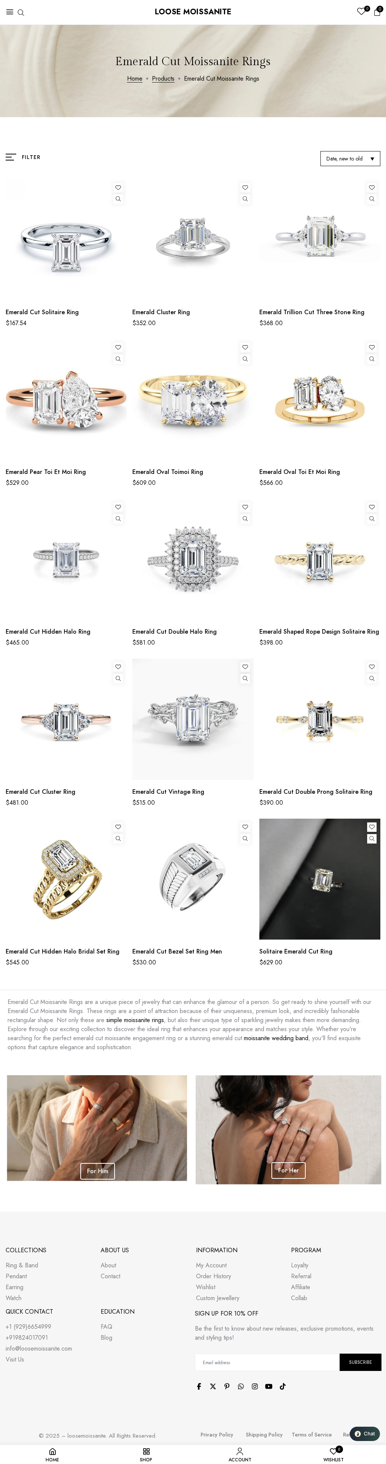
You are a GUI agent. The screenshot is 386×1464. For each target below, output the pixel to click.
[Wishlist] (118, 188)
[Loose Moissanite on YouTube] (269, 1386)
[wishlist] (361, 12)
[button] (365, 1434)
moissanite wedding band (276, 1038)
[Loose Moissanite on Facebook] (199, 1386)
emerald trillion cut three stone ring (312, 312)
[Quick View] (118, 199)
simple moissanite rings (135, 1020)
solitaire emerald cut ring (295, 951)
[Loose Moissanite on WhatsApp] (241, 1386)
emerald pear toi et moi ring (46, 472)
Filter (31, 157)
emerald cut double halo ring (174, 631)
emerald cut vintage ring (168, 791)
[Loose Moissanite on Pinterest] (227, 1386)
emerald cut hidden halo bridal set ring (62, 951)
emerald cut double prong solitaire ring (315, 791)
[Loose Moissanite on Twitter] (213, 1386)
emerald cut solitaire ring (42, 312)
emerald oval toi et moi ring (299, 472)
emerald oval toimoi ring (167, 472)
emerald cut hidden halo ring (48, 631)
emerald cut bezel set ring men (177, 951)
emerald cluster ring (161, 312)
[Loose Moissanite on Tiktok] (283, 1386)
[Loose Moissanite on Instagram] (255, 1386)
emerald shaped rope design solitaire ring (319, 631)
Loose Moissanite (193, 11)
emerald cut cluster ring (40, 791)
